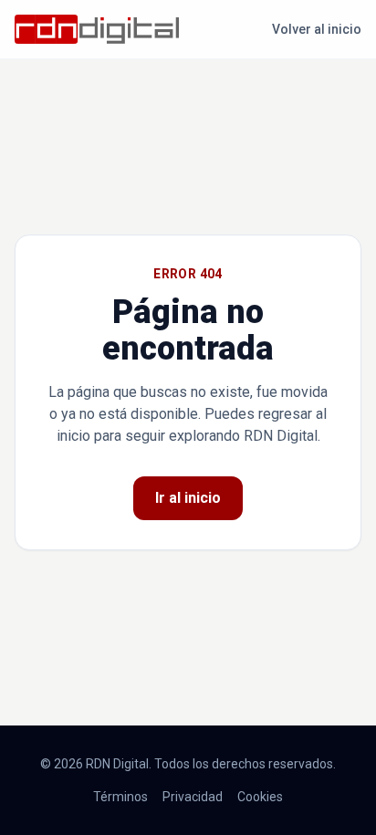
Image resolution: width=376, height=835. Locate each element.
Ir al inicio (188, 497)
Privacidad (192, 796)
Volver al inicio (316, 29)
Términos (120, 796)
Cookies (260, 796)
